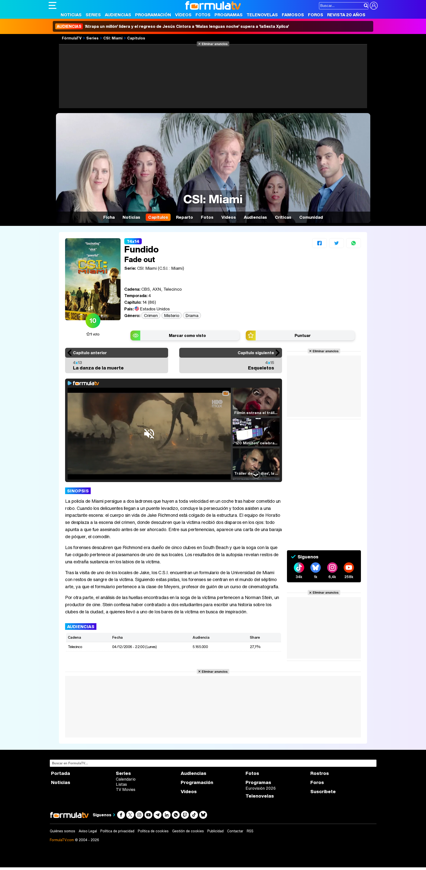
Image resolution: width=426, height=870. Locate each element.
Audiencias (118, 15)
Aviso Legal (88, 831)
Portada (60, 773)
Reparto (184, 217)
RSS (250, 831)
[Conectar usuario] (374, 6)
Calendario (126, 779)
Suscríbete (323, 791)
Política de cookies (153, 831)
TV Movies (125, 789)
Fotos (203, 15)
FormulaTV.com (62, 839)
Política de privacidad (117, 831)
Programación (153, 15)
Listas (121, 784)
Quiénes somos (62, 831)
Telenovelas (262, 15)
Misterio (171, 315)
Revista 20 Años (346, 15)
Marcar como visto (187, 335)
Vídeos (183, 15)
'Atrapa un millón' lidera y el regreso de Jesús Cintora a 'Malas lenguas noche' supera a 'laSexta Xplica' (173, 26)
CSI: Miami (113, 38)
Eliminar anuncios (215, 44)
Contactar (235, 831)
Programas (228, 15)
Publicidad (215, 831)
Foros (315, 15)
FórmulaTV (72, 38)
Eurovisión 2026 (261, 788)
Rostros (319, 773)
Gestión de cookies (188, 831)
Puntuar (303, 335)
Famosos (293, 15)
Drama (192, 315)
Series (93, 15)
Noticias (71, 15)
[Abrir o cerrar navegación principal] (52, 5)
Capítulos (136, 38)
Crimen (151, 315)
